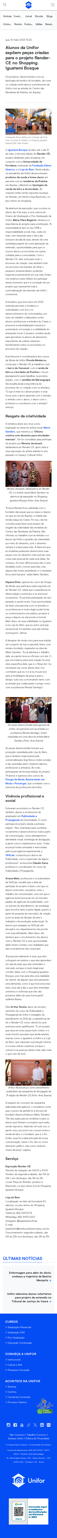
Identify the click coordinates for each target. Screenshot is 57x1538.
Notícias (12, 1386)
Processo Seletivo (17, 1402)
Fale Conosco (16, 1434)
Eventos (12, 1391)
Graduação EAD (16, 1332)
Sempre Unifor (15, 1438)
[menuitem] (7, 16)
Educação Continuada (20, 1342)
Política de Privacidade (37, 1438)
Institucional (14, 1359)
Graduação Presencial (19, 1327)
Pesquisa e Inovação (19, 1369)
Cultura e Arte (15, 1364)
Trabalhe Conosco (36, 1434)
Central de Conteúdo (19, 1397)
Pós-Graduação (16, 1337)
